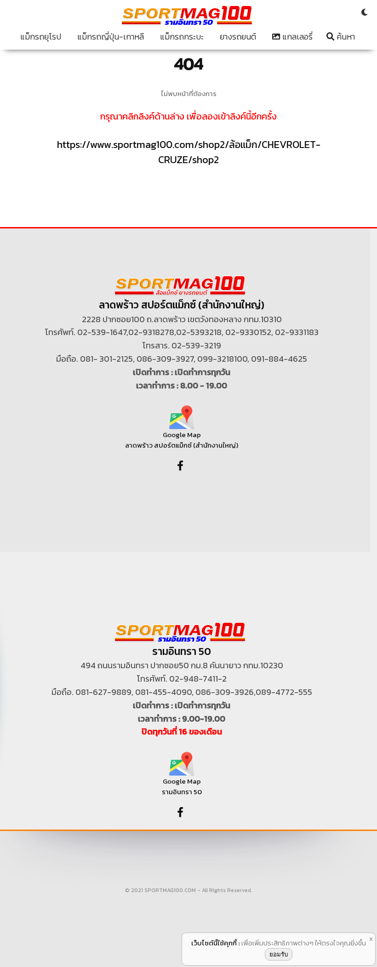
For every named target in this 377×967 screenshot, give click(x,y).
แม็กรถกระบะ (182, 37)
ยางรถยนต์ (238, 37)
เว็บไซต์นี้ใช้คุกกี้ (214, 943)
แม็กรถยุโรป (40, 37)
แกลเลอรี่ (296, 37)
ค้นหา (345, 37)
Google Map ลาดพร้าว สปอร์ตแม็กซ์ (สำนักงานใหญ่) (181, 439)
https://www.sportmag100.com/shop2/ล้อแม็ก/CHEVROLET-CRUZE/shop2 (188, 152)
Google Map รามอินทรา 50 (182, 786)
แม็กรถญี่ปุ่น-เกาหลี (110, 37)
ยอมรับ (278, 954)
